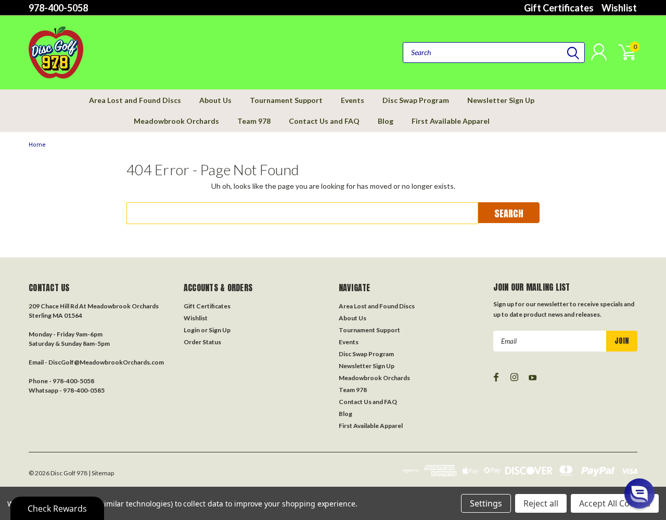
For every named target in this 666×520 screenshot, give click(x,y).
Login (192, 330)
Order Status (202, 342)
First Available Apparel (451, 120)
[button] (639, 493)
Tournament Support (286, 100)
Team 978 (254, 120)
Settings (486, 503)
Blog (385, 120)
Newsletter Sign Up (500, 100)
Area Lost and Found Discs (135, 100)
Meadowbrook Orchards (176, 120)
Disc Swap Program (415, 100)
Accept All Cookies (614, 503)
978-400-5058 (58, 8)
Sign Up (219, 330)
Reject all (540, 503)
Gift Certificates (559, 8)
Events (352, 100)
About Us (215, 100)
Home (37, 144)
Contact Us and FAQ (324, 120)
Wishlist (619, 8)
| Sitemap (101, 473)
